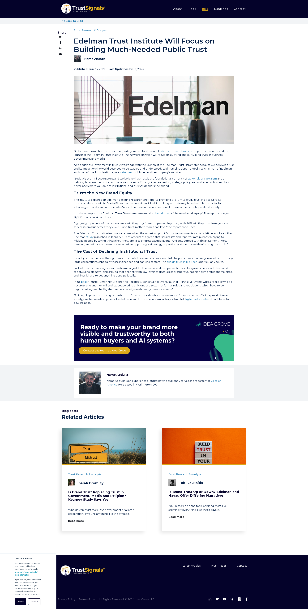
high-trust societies (197, 299)
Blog (205, 8)
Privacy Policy (66, 599)
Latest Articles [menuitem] (192, 565)
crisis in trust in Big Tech (182, 261)
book (84, 281)
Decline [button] (34, 601)
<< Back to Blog (72, 20)
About (178, 8)
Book (192, 8)
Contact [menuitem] (242, 565)
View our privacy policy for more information (26, 573)
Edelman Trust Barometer (177, 151)
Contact (240, 8)
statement (126, 172)
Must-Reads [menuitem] (218, 565)
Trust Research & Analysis (90, 30)
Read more (76, 520)
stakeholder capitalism (202, 178)
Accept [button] (21, 601)
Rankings (221, 8)
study (90, 237)
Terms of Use (87, 599)
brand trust (162, 213)
